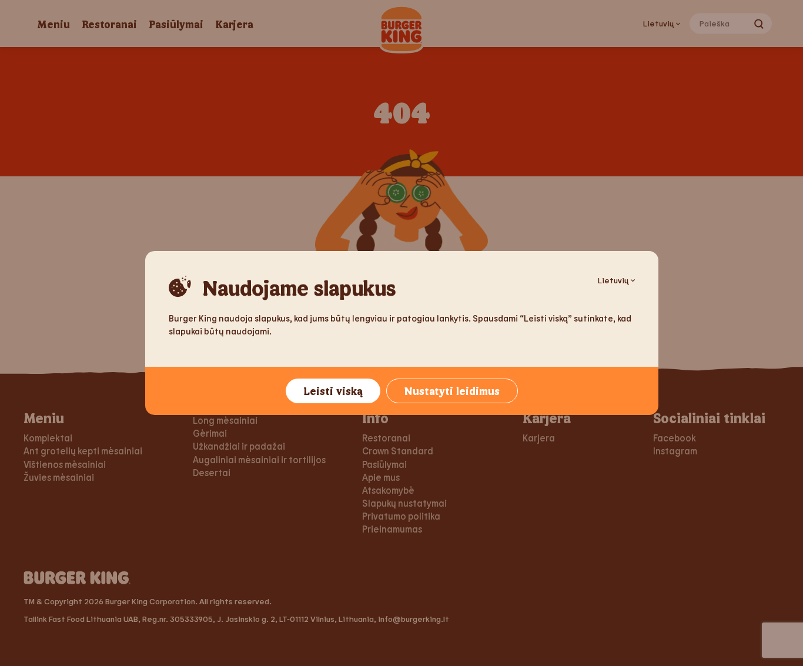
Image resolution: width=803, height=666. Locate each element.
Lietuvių (613, 280)
